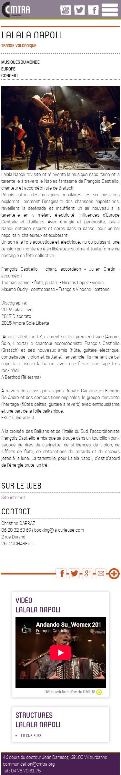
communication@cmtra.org (29, 764)
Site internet (13, 497)
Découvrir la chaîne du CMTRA (70, 691)
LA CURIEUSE (31, 735)
